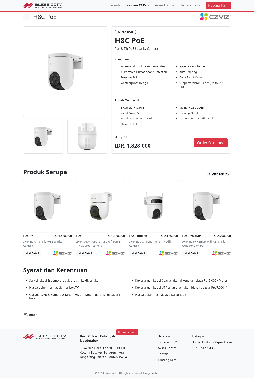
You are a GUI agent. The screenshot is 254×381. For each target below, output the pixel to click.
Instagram (199, 336)
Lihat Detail (32, 253)
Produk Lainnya (219, 173)
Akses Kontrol (165, 5)
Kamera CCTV (167, 342)
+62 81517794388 (204, 348)
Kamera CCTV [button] (136, 5)
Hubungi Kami (218, 5)
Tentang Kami (190, 5)
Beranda (114, 5)
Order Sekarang (210, 142)
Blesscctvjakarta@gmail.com (212, 342)
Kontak (163, 354)
